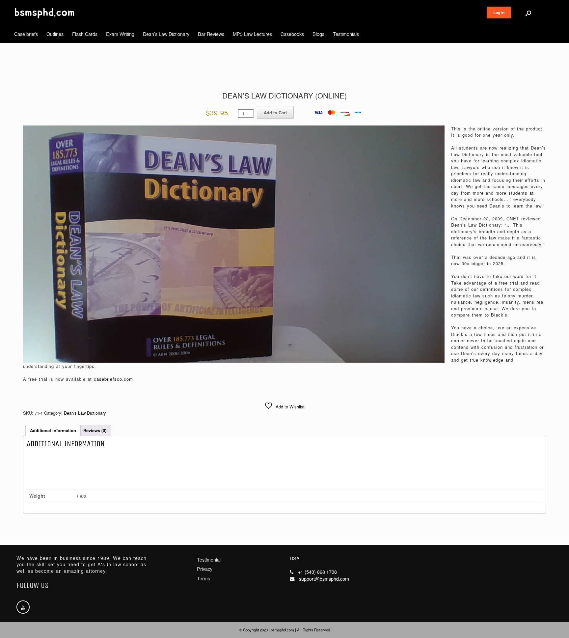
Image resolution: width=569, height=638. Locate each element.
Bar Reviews (211, 33)
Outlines (55, 33)
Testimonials (346, 33)
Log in (498, 12)
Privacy (204, 569)
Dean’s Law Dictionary (166, 33)
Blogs (318, 33)
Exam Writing (120, 33)
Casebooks (292, 33)
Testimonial (209, 559)
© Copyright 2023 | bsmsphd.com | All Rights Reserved (284, 629)
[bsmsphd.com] (44, 13)
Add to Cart (275, 112)
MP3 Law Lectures (252, 33)
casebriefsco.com (113, 379)
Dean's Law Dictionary (85, 413)
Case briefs (26, 33)
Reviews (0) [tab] (94, 430)
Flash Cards (84, 33)
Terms (203, 578)
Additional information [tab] (53, 430)
